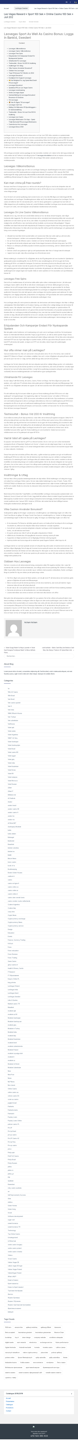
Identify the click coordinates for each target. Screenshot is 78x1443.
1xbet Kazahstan (13, 766)
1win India (11, 710)
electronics (33, 1342)
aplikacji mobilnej (31, 1327)
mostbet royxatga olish (15, 1053)
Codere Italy (12, 908)
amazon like (19, 1327)
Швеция (10, 1312)
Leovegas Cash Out (15, 105)
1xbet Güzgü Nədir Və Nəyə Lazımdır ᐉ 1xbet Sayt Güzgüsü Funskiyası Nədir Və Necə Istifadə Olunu (19, 650)
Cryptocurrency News (15, 922)
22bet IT (10, 791)
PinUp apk (11, 1152)
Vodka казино (25, 1362)
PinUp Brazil (12, 1159)
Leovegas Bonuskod (15, 75)
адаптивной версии (33, 1367)
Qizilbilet (10, 1181)
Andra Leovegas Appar (16, 92)
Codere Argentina (14, 904)
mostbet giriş (12, 1025)
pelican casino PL (13, 1124)
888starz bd (12, 795)
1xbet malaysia (12, 777)
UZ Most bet (12, 1241)
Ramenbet (11, 1184)
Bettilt (9, 855)
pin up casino (12, 1135)
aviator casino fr (13, 812)
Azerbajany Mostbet (14, 827)
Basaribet (11, 844)
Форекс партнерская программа (19, 1305)
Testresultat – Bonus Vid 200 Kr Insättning (22, 63)
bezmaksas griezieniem (43, 1332)
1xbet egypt (12, 756)
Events (10, 936)
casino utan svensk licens (16, 897)
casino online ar (13, 890)
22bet (10, 788)
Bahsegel (11, 837)
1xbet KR (11, 773)
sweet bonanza (13, 1223)
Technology (12, 1230)
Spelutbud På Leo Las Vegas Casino (20, 88)
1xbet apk (11, 727)
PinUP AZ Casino (13, 1156)
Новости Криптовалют (16, 1287)
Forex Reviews (13, 954)
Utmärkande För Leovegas (17, 61)
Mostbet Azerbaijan (14, 1018)
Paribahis (11, 1106)
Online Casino (12, 1089)
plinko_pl (11, 1174)
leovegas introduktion (44, 155)
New (9, 1071)
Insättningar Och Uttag (16, 66)
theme (65, 1357)
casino (10, 880)
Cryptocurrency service (15, 926)
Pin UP (10, 1128)
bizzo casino (12, 862)
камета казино (10, 1372)
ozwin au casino (13, 1099)
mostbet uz (11, 1060)
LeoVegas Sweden (21, 8)
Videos (10, 1255)
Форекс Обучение (14, 1301)
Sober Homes (12, 1205)
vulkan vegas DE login (15, 1266)
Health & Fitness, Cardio (15, 968)
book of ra (11, 865)
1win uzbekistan (13, 720)
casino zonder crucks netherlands (19, 901)
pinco (9, 1149)
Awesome (57, 1327)
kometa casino (48, 1347)
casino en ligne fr (13, 883)
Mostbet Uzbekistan (14, 1067)
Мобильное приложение (13, 1367)
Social (10, 1213)
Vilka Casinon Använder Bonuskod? (20, 68)
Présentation (10, 1401)
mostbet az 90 (12, 1014)
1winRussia (11, 724)
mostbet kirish (12, 1043)
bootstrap (8, 1337)
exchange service (46, 1342)
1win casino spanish (14, 703)
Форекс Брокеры (14, 1298)
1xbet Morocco (13, 781)
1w (8, 688)
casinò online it (13, 894)
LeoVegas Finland (14, 986)
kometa (37, 1347)
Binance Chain (59, 1332)
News (9, 1078)
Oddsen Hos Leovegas (16, 70)
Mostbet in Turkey (14, 1028)
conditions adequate (56, 1337)
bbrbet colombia (13, 848)
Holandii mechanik (25, 1347)
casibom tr (11, 876)
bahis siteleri (12, 834)
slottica (10, 1202)
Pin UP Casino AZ (13, 1138)
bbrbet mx (11, 851)
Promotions (9, 1408)
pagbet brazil (12, 1103)
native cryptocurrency (30, 1352)
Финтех (10, 1294)
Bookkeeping (12, 869)
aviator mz (11, 819)
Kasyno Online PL (13, 979)
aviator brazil (12, 805)
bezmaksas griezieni (25, 1332)
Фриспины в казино (14, 1308)
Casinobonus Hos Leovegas (18, 124)
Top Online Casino (14, 1234)
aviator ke (11, 816)
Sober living (12, 1209)
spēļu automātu (41, 1357)
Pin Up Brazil (12, 1131)
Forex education (13, 950)
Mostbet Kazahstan (14, 1039)
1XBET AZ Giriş (12, 738)
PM (9, 1177)
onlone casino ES (13, 1096)
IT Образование (13, 975)
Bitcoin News (12, 858)
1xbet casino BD (13, 752)
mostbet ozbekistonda (15, 1046)
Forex (10, 947)
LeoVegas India (13, 989)
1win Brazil (11, 699)
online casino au (13, 1092)
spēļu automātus (54, 1357)
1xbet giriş (11, 759)
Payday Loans (12, 1117)
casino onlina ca (13, 887)
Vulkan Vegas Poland (15, 1269)
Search (67, 2)
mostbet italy (12, 1036)
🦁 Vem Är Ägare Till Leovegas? (19, 102)
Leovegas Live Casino (16, 117)
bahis (9, 830)
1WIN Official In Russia (15, 713)
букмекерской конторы (51, 1367)
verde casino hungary (15, 1244)
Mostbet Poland (13, 1050)
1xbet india (11, 763)
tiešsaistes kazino (11, 1362)
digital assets (9, 1342)
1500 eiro (8, 1327)
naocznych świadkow (12, 1352)
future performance (62, 1342)
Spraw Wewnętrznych (25, 1357)
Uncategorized (13, 1237)
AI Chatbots (11, 798)
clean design (26, 1337)
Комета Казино (13, 1280)
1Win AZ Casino (13, 692)
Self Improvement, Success (17, 1195)
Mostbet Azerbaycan (15, 1021)
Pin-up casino (12, 1145)
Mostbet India (12, 1032)
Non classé (11, 1085)
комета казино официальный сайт (30, 1372)
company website (40, 1337)
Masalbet (11, 1007)
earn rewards (21, 1342)
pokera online (9, 1357)
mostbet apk (12, 1011)
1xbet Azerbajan (13, 741)
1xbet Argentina (13, 734)
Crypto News (12, 915)
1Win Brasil (11, 695)
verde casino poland (14, 1248)
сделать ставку (10, 1377)
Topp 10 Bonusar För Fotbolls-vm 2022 (21, 73)
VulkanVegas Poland (14, 1273)
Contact (8, 1411)
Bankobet (11, 841)
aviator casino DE (13, 809)
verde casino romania (15, 1251)
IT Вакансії (11, 972)
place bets (44, 1352)
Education (11, 933)
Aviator (10, 802)
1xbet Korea (12, 770)
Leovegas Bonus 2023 (16, 127)
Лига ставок (61, 1362)
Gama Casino (12, 961)
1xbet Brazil (11, 749)
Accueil (6, 8)
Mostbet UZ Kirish (13, 1064)
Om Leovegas (13, 100)
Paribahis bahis (13, 1110)
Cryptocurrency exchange (16, 919)
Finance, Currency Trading (16, 940)
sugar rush (11, 1220)
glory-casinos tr (13, 965)
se (8, 1191)
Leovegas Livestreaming (17, 90)
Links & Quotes (13, 1000)
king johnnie (12, 982)
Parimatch (11, 1113)
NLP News (11, 1082)
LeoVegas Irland (13, 993)
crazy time (11, 912)
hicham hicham (33, 22)
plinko (10, 1167)
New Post (11, 1074)
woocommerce (38, 1362)
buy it (17, 1337)
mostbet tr (11, 1057)
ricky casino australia (14, 1188)
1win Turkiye (12, 717)
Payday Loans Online (15, 1120)
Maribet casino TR (14, 1004)
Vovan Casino (12, 1259)
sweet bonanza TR (14, 1227)
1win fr (10, 706)
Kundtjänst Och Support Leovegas (20, 78)
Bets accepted (10, 1332)
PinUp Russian (12, 1163)
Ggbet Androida (10, 1347)
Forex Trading (12, 958)
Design (10, 929)
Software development (15, 1216)
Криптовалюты (13, 1283)
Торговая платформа (15, 1291)
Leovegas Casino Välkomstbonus (20, 51)
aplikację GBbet (46, 1327)
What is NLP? (12, 1276)
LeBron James (60, 1347)
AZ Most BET (12, 823)
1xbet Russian (12, 784)
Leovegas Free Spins (16, 53)
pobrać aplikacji (56, 1352)
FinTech (10, 943)
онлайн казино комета (53, 1372)
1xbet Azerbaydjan (14, 745)
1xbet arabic (12, 731)
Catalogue (9, 1404)
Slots (9, 1198)
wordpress (50, 1362)
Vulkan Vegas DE (13, 1262)
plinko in (10, 1170)
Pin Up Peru (12, 1142)
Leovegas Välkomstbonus (17, 48)
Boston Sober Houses (15, 873)
